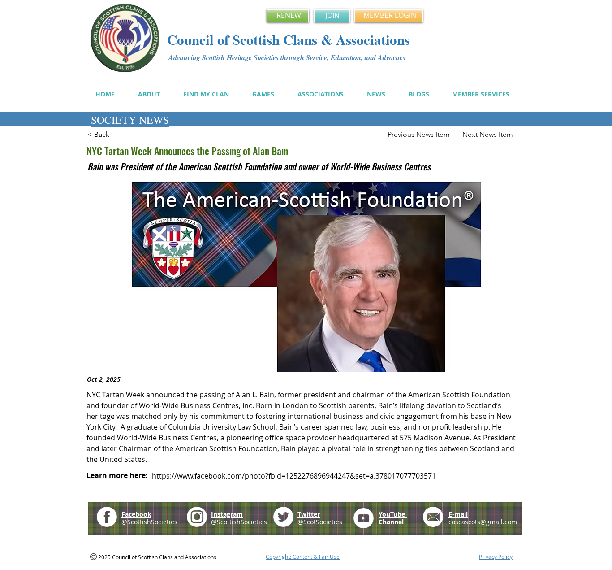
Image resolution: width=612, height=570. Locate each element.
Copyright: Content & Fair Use (303, 556)
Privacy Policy (496, 556)
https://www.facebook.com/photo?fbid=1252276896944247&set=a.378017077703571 (294, 476)
